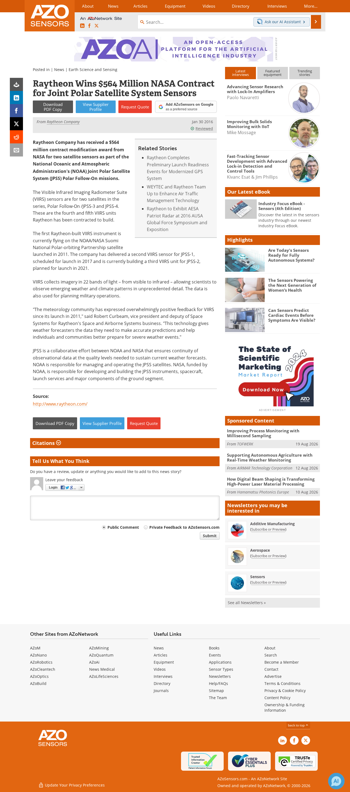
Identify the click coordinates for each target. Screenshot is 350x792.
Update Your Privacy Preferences (74, 785)
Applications (220, 662)
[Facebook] (16, 110)
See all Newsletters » (247, 602)
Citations (44, 443)
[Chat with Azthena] (336, 781)
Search (270, 655)
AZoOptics (39, 676)
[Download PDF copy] (16, 84)
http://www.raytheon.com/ (60, 404)
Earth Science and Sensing (93, 69)
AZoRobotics (41, 662)
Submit (210, 535)
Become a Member (281, 662)
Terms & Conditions (282, 683)
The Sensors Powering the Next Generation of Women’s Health (292, 285)
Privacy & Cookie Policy (285, 690)
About (269, 648)
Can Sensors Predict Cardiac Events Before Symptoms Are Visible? (291, 315)
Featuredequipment (273, 73)
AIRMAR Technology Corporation (264, 468)
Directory (162, 683)
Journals (161, 690)
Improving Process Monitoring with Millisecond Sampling (263, 433)
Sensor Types (221, 669)
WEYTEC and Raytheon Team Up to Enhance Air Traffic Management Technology (176, 193)
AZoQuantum (101, 655)
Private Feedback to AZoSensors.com (184, 527)
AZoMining (99, 648)
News (59, 69)
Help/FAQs (218, 683)
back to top (296, 725)
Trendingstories (305, 73)
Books (214, 648)
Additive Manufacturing (272, 523)
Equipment (164, 662)
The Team (218, 697)
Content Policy (277, 697)
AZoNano (38, 655)
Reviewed (204, 128)
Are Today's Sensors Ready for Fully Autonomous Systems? (291, 255)
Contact (271, 669)
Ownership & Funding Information (284, 707)
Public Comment (123, 527)
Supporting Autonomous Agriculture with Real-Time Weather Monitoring (270, 457)
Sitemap (216, 690)
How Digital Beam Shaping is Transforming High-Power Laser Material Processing (270, 481)
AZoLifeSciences (103, 676)
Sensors (257, 576)
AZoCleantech (42, 669)
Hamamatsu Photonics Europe (263, 492)
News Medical (102, 669)
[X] (16, 123)
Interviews (163, 676)
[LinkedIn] (16, 97)
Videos (160, 669)
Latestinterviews (240, 73)
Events (215, 655)
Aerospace (260, 550)
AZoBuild (38, 683)
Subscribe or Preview (268, 529)
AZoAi (94, 662)
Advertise (273, 676)
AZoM (35, 648)
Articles (160, 655)
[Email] (16, 149)
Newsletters (220, 676)
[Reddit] (16, 136)
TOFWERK (245, 444)
